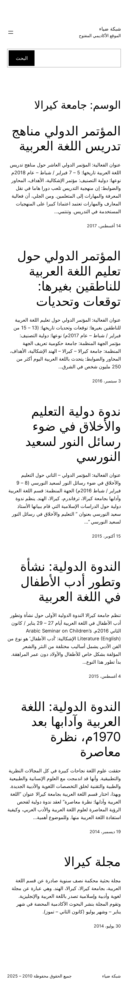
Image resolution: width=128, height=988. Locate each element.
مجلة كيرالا (92, 861)
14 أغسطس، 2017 (104, 225)
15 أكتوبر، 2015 (106, 535)
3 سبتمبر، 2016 (106, 380)
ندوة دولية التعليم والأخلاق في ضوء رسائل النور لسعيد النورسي (73, 434)
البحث (22, 58)
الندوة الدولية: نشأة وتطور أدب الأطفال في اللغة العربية (70, 581)
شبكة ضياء (110, 29)
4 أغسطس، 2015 (105, 676)
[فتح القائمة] (10, 32)
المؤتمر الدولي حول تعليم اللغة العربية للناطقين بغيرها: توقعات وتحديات (69, 278)
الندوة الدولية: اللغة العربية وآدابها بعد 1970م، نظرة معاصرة (71, 729)
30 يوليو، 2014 (107, 925)
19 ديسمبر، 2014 (105, 831)
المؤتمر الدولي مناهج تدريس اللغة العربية (66, 138)
